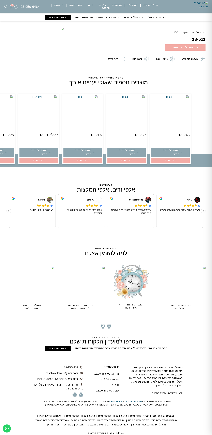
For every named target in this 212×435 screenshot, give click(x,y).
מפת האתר (67, 424)
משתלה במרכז (95, 424)
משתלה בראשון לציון (50, 415)
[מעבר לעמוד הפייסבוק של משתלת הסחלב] (103, 326)
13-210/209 (48, 135)
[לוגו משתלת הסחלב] (199, 6)
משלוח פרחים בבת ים (83, 420)
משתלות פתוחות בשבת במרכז (52, 420)
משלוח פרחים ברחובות (164, 420)
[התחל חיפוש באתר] (5, 6)
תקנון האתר (149, 415)
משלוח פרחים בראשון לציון (96, 415)
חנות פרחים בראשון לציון (127, 415)
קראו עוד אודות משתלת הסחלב (167, 393)
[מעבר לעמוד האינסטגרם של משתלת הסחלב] (109, 326)
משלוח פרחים (71, 415)
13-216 (96, 135)
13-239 (140, 135)
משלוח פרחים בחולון (137, 420)
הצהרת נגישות (166, 415)
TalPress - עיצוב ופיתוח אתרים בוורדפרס (106, 433)
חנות (193, 32)
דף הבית (201, 32)
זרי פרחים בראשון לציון (117, 424)
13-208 (8, 135)
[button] (151, 5)
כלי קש (186, 32)
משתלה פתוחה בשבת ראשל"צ (149, 424)
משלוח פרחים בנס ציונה (110, 420)
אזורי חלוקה (52, 424)
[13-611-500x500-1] (63, 29)
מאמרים (80, 424)
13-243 (184, 135)
